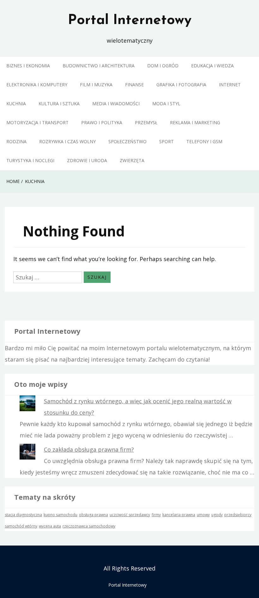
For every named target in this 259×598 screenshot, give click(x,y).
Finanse (134, 85)
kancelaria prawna (178, 514)
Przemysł (146, 122)
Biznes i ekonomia (28, 66)
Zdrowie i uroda (87, 160)
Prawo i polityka (101, 122)
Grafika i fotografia (181, 85)
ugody (217, 514)
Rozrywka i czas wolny (67, 141)
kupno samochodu (60, 514)
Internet (230, 85)
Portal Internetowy (129, 20)
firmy (156, 514)
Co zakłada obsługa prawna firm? (89, 449)
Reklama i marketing (195, 122)
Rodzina (16, 141)
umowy (203, 514)
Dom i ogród (162, 66)
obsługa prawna (93, 514)
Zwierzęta (132, 160)
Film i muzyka (96, 85)
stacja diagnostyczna (23, 514)
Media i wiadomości (116, 104)
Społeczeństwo (127, 141)
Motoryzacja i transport (37, 122)
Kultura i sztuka (59, 104)
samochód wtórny (21, 526)
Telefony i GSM (204, 141)
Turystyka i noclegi (30, 160)
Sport (166, 141)
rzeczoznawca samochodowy (89, 526)
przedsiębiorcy (237, 514)
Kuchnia (16, 104)
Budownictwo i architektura (99, 66)
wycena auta (50, 526)
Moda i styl (166, 104)
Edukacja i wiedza (212, 66)
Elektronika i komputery (36, 85)
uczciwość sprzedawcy (130, 514)
